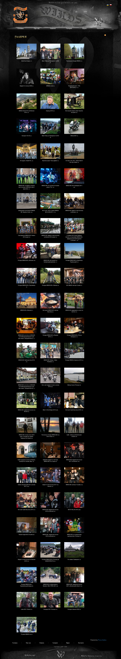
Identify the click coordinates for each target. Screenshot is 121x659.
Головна (20, 28)
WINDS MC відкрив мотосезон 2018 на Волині (50, 510)
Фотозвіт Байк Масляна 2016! (73, 410)
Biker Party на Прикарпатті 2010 (50, 135)
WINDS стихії (49, 86)
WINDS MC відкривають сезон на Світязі (74, 311)
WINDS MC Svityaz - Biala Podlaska (50, 360)
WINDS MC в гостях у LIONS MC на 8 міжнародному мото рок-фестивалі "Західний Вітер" (26, 336)
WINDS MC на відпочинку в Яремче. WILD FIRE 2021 (50, 585)
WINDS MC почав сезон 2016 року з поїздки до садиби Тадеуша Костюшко (26, 436)
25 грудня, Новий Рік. (25, 160)
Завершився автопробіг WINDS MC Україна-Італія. (26, 211)
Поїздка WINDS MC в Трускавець (26, 285)
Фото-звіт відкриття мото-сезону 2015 (50, 385)
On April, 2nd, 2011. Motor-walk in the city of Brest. (74, 161)
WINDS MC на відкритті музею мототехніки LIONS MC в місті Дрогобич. (27, 187)
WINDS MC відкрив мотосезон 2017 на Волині (74, 460)
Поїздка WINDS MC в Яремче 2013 (50, 335)
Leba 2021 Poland (25, 609)
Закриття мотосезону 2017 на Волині (50, 485)
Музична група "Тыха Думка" (49, 160)
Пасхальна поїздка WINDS (73, 61)
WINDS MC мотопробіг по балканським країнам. (50, 261)
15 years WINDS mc (26, 634)
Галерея (69, 28)
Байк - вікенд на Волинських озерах (74, 435)
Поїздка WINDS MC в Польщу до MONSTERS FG (50, 560)
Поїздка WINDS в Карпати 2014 (73, 360)
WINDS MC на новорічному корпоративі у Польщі (74, 535)
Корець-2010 (49, 111)
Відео (84, 28)
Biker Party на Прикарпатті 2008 (50, 61)
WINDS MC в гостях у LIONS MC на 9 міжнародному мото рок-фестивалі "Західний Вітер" (26, 386)
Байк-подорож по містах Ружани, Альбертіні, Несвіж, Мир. (26, 460)
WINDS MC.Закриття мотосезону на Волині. (74, 211)
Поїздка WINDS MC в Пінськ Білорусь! (74, 335)
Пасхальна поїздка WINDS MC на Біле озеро (50, 435)
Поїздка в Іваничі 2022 (74, 609)
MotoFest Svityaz (25, 61)
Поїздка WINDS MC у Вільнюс (26, 260)
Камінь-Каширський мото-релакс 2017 (26, 485)
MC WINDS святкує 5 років (73, 285)
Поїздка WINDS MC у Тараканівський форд (26, 585)
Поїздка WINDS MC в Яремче (50, 285)
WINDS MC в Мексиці (26, 310)
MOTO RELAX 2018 (73, 509)
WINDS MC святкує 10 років (73, 484)
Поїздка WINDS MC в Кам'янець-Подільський (74, 261)
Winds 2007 (74, 135)
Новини (53, 28)
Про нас (37, 28)
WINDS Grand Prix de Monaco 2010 (26, 111)
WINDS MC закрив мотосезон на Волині (26, 410)
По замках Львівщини (73, 559)
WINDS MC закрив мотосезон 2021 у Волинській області (74, 585)
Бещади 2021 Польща (49, 609)
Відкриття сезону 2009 (26, 86)
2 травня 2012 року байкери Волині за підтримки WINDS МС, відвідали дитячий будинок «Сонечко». (74, 238)
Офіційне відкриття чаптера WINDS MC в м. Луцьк (50, 460)
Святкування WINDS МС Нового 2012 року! (26, 236)
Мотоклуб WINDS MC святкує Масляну (50, 311)
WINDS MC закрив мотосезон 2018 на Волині (50, 535)
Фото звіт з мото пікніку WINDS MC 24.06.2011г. (50, 211)
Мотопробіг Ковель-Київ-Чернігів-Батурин (74, 111)
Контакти (100, 28)
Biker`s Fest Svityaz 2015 (49, 410)
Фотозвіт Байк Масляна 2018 (25, 509)
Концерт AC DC (26, 135)
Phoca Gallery (102, 640)
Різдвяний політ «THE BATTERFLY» (74, 86)
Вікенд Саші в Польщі (73, 385)
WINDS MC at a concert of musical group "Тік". (50, 186)
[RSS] (105, 35)
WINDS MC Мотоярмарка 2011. (74, 185)
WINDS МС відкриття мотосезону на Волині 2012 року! (50, 236)
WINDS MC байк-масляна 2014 (26, 360)
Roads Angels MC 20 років (26, 534)
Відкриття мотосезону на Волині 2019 (26, 560)
